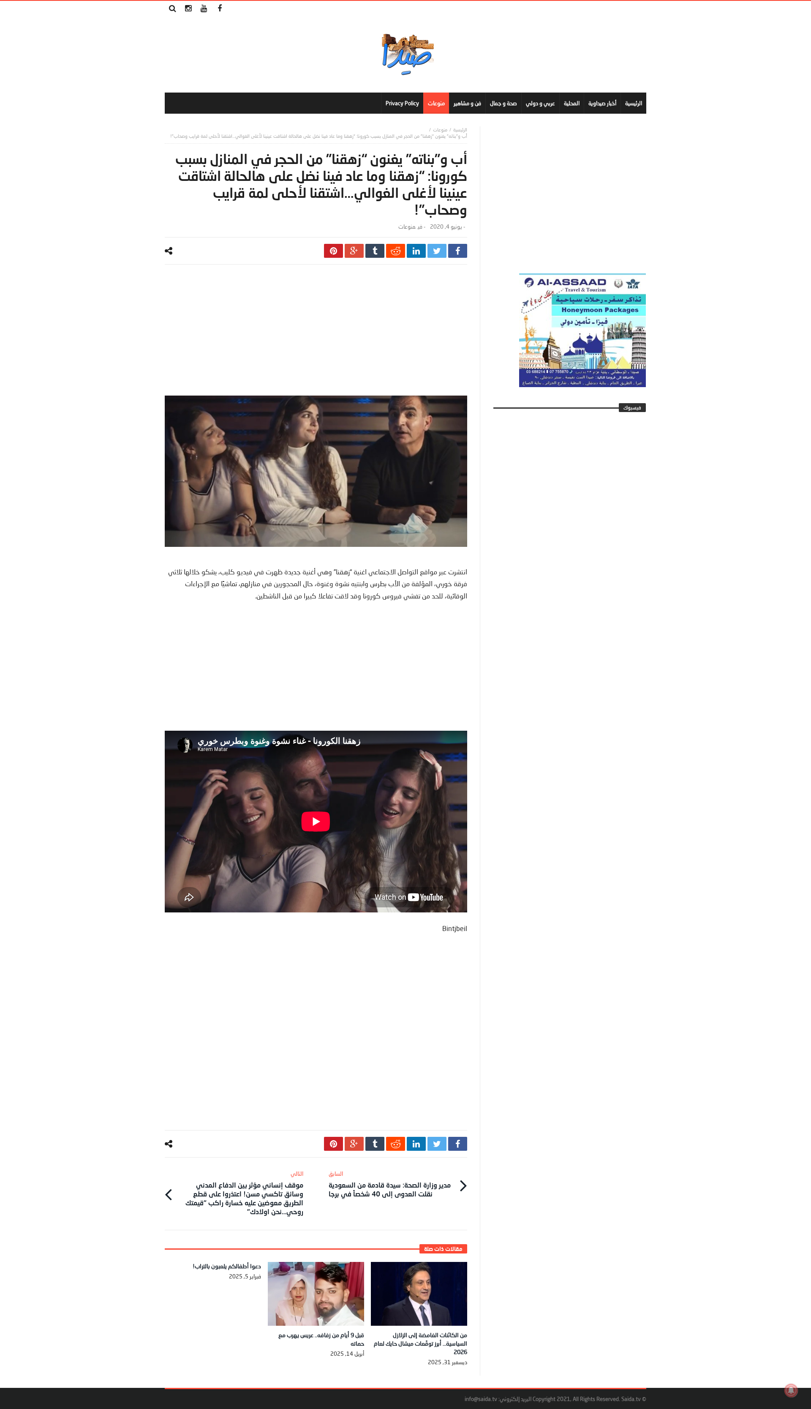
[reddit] (395, 251)
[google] (354, 251)
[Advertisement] (316, 336)
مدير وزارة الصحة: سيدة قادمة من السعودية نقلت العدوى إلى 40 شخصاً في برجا (390, 1184)
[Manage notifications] (791, 1390)
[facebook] (457, 251)
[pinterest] (333, 251)
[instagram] (188, 8)
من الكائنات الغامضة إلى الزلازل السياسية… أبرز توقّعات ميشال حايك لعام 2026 (420, 1343)
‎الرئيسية (460, 129)
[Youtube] (204, 8)
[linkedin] (416, 251)
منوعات (440, 129)
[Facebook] (219, 8)
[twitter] (436, 251)
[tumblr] (374, 251)
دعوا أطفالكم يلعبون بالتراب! (227, 1266)
